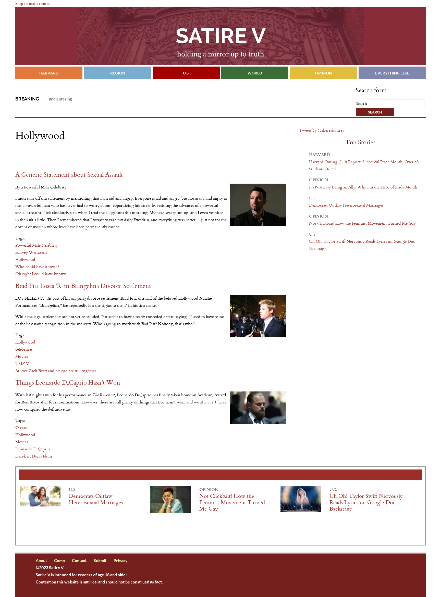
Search (362, 103)
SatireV (220, 36)
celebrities (23, 349)
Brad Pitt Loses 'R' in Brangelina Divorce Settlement (83, 286)
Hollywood (25, 259)
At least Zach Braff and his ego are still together (55, 370)
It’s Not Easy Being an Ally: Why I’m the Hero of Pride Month (363, 187)
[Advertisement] (75, 156)
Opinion (323, 73)
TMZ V (22, 363)
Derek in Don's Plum (33, 456)
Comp (59, 560)
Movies (21, 356)
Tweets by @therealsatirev (321, 130)
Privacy (121, 560)
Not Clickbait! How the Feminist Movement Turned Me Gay (362, 223)
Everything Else (392, 73)
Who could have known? (37, 266)
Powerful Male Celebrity (36, 245)
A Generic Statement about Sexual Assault (69, 175)
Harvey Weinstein (31, 252)
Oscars (21, 427)
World (255, 73)
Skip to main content (33, 3)
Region (117, 73)
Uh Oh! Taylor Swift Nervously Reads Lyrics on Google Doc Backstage (366, 502)
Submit (100, 560)
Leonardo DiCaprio (32, 449)
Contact (79, 560)
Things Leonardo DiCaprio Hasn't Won (67, 383)
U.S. (186, 73)
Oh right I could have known (40, 273)
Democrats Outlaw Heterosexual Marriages (346, 205)
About (41, 560)
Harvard (48, 73)
